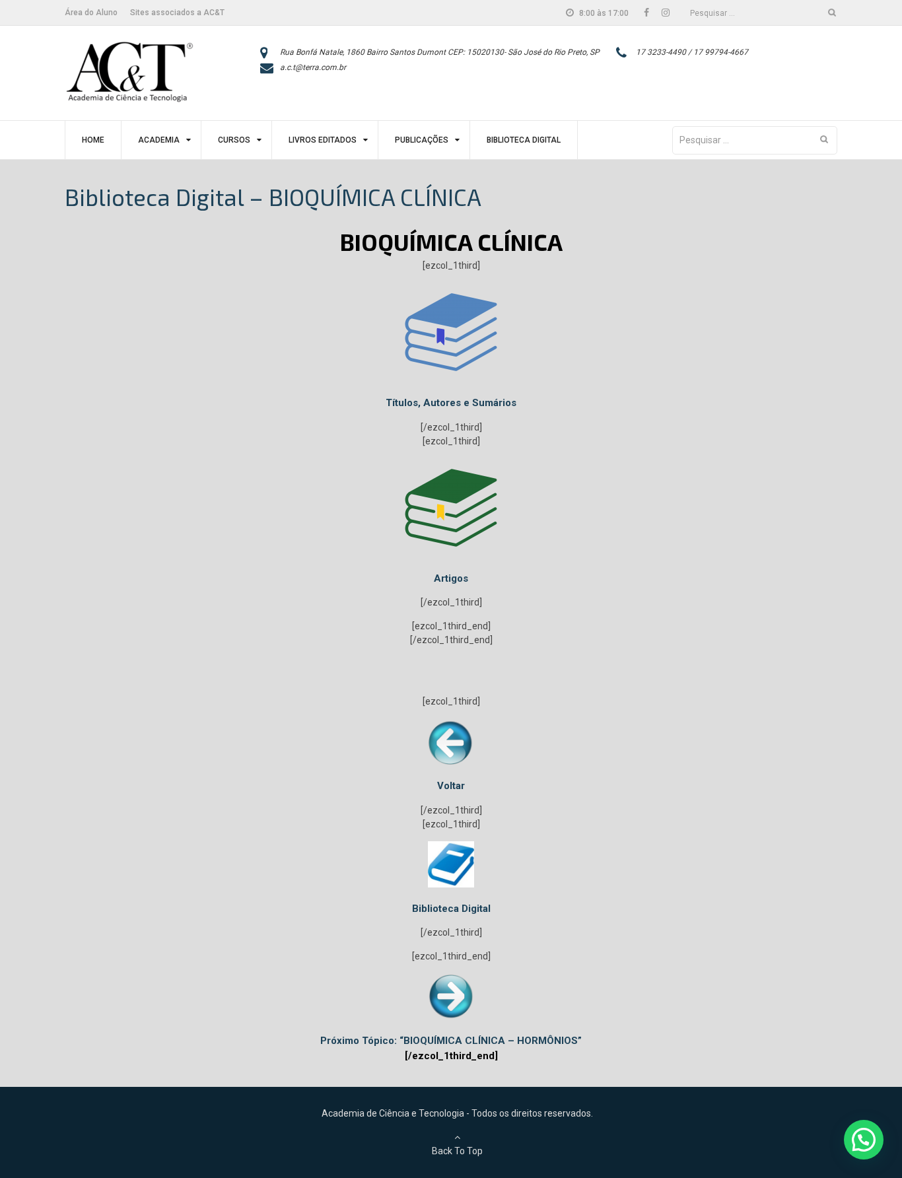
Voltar (451, 786)
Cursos (234, 140)
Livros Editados (323, 140)
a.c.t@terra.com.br (313, 67)
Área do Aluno (91, 12)
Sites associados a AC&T (177, 12)
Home (93, 140)
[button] (864, 1140)
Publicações (421, 140)
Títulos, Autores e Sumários (451, 403)
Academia (159, 140)
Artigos (451, 578)
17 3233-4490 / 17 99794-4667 (692, 52)
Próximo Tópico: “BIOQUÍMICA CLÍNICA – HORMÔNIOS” (451, 1041)
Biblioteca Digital (524, 140)
